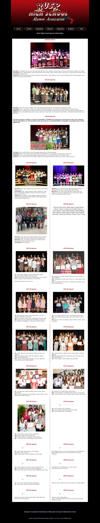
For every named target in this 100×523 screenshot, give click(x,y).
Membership (67, 511)
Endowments (43, 511)
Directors (27, 511)
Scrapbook (34, 511)
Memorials (52, 511)
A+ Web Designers (57, 518)
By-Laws (59, 511)
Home (74, 511)
